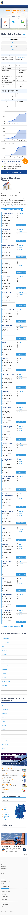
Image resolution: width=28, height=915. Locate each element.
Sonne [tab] (14, 49)
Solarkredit (3, 894)
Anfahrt (20, 218)
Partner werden (4, 904)
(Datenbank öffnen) (21, 57)
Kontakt (21, 215)
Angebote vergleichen (5, 891)
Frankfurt (6, 811)
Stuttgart (6, 812)
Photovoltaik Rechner (5, 893)
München (6, 807)
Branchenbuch (4, 878)
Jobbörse (3, 879)
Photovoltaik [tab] (14, 39)
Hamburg (6, 805)
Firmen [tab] (15, 43)
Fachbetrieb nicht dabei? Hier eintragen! (11, 209)
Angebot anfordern (21, 225)
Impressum (3, 866)
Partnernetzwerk (4, 870)
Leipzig (5, 819)
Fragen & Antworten (5, 881)
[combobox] (14, 800)
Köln (5, 809)
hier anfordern (12, 205)
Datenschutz (3, 864)
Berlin (5, 804)
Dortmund (6, 816)
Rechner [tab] (15, 46)
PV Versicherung (4, 896)
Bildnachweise (4, 868)
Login (2, 906)
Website (21, 213)
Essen (5, 817)
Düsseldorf (6, 814)
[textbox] (14, 800)
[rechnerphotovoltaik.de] (8, 2)
